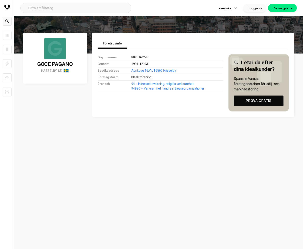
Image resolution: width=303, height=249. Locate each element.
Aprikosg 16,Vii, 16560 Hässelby (153, 70)
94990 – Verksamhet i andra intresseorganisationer (168, 88)
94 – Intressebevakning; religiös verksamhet (162, 84)
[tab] (112, 43)
